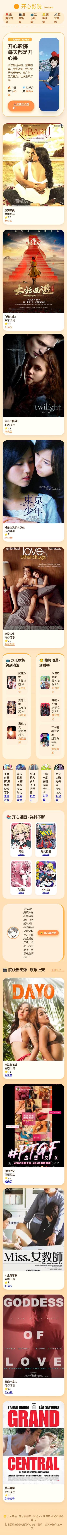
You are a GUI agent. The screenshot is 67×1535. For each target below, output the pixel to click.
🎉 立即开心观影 (21, 106)
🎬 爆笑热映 (22, 18)
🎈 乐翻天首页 (9, 18)
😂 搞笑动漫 (45, 18)
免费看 (8, 220)
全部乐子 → (58, 970)
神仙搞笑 (46, 893)
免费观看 (10, 644)
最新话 (21, 893)
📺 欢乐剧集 (34, 18)
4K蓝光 (8, 327)
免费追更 (46, 855)
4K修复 (22, 715)
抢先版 (8, 431)
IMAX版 (9, 537)
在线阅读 (21, 855)
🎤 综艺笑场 (57, 18)
